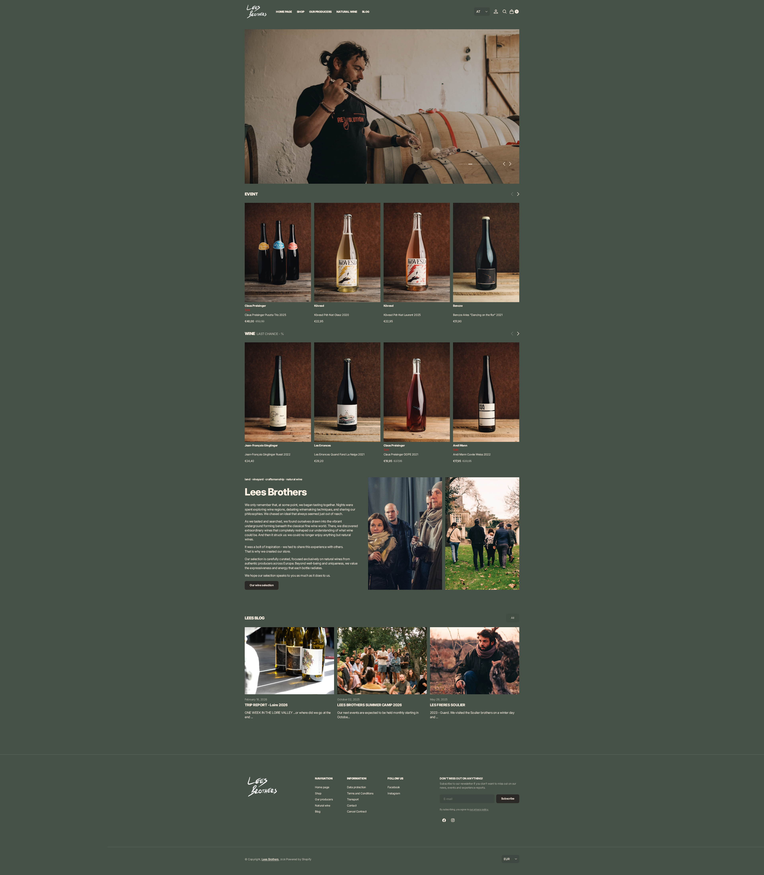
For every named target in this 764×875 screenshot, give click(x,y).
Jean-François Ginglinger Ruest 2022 (267, 454)
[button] (495, 11)
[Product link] (278, 252)
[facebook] (444, 820)
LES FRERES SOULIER (447, 705)
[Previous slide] (513, 194)
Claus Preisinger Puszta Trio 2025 (265, 314)
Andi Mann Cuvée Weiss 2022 (471, 454)
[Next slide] (517, 194)
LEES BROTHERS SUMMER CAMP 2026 (369, 705)
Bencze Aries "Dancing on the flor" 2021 (478, 314)
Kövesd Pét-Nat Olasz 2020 (331, 314)
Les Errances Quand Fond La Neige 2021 (339, 454)
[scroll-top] (757, 868)
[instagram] (452, 820)
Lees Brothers (270, 859)
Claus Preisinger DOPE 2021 (401, 454)
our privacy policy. (479, 809)
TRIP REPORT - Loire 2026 (266, 705)
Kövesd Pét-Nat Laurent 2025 (402, 314)
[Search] (504, 11)
